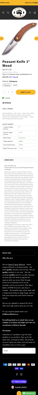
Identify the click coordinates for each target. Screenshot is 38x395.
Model (4, 108)
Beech (15, 85)
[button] (3, 12)
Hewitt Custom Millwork (16, 264)
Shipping (4, 72)
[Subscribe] (33, 351)
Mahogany (7, 85)
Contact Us (29, 393)
